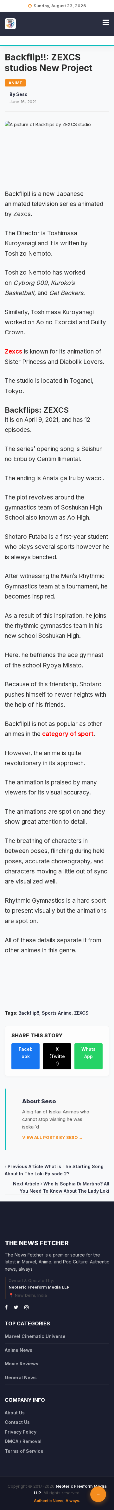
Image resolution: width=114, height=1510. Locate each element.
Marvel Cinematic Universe (35, 1336)
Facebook (26, 1052)
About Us (15, 1412)
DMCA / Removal (23, 1441)
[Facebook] (6, 1307)
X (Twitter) (57, 1056)
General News (21, 1377)
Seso (22, 94)
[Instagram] (26, 1307)
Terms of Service (24, 1451)
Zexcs (13, 351)
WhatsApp (88, 1052)
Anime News (18, 1350)
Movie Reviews (21, 1363)
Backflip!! (28, 1013)
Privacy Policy (20, 1432)
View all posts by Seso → (52, 1137)
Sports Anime (57, 1013)
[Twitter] (16, 1307)
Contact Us (17, 1422)
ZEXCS (81, 1013)
